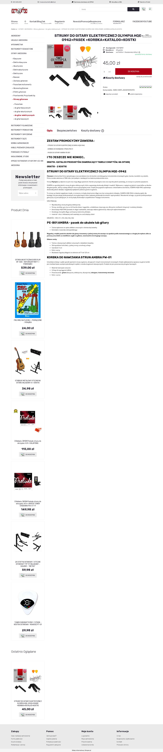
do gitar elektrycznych (24, 115)
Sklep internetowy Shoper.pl (81, 750)
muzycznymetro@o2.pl (48, 2)
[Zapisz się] (36, 193)
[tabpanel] (99, 207)
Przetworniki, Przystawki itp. (24, 96)
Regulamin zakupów (53, 745)
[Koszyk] (144, 9)
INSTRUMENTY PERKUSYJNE (22, 130)
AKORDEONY (15, 36)
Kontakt (119, 742)
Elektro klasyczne (20, 62)
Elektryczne (18, 73)
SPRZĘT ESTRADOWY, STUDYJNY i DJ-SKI (27, 161)
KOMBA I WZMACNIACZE (20, 143)
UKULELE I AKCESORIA (19, 40)
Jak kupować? (51, 736)
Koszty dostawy (115, 77)
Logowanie (85, 736)
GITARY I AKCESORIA (18, 53)
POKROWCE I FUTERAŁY (20, 152)
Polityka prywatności (53, 742)
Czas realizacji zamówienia (20, 736)
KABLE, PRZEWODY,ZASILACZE (22, 148)
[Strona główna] (19, 10)
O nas (119, 736)
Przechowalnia (87, 742)
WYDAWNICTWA (17, 45)
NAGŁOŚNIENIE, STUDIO (20, 157)
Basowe (16, 77)
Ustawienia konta (88, 745)
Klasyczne (17, 59)
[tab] (52, 130)
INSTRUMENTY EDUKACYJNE (22, 49)
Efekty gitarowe (19, 92)
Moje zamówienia (88, 739)
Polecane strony (123, 745)
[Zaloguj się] (150, 9)
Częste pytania (51, 739)
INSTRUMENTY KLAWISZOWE (22, 126)
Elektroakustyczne (20, 70)
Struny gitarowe (20, 99)
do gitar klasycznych (23, 108)
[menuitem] (18, 22)
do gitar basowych (22, 119)
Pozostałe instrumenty (22, 85)
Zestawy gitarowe (20, 81)
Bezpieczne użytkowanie (125, 739)
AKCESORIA (15, 165)
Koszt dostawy (16, 742)
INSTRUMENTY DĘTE (19, 139)
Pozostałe (19, 104)
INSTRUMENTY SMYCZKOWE (21, 134)
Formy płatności (16, 739)
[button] (97, 113)
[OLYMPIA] (147, 36)
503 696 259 (17, 2)
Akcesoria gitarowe (20, 88)
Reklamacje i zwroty (18, 745)
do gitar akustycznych (23, 112)
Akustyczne (18, 66)
